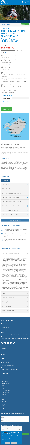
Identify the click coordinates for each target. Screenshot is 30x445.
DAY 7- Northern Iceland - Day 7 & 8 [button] (11, 201)
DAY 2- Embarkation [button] (7, 189)
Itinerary (5, 21)
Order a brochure (5, 392)
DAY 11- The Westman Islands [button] (10, 210)
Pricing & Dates (13, 21)
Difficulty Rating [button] (6, 302)
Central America (5, 383)
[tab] (15, 185)
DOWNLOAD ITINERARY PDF (15, 220)
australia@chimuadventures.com (9, 330)
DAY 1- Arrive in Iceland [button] (8, 184)
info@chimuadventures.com (8, 365)
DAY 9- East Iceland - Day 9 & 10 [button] (10, 206)
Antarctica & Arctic (7, 425)
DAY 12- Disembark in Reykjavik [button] (10, 214)
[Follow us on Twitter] (2, 343)
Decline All (13, 443)
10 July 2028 (6, 101)
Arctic (3, 379)
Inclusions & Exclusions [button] (8, 297)
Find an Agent (5, 394)
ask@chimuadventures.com (8, 354)
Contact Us (4, 401)
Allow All (8, 443)
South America (5, 381)
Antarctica (4, 376)
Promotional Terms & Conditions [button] (10, 253)
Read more (5, 439)
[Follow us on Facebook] (5, 343)
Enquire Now (24, 24)
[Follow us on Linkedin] (8, 343)
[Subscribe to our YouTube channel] (14, 343)
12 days (6, 180)
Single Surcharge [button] (6, 306)
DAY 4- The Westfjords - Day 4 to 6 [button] (11, 197)
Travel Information (6, 390)
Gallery (26, 21)
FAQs (3, 385)
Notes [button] (3, 293)
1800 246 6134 (5, 352)
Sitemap (3, 399)
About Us (4, 397)
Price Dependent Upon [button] (8, 310)
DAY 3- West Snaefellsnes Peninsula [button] (11, 193)
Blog (3, 388)
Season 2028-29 (6, 98)
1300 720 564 (6, 24)
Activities (20, 21)
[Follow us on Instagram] (11, 343)
